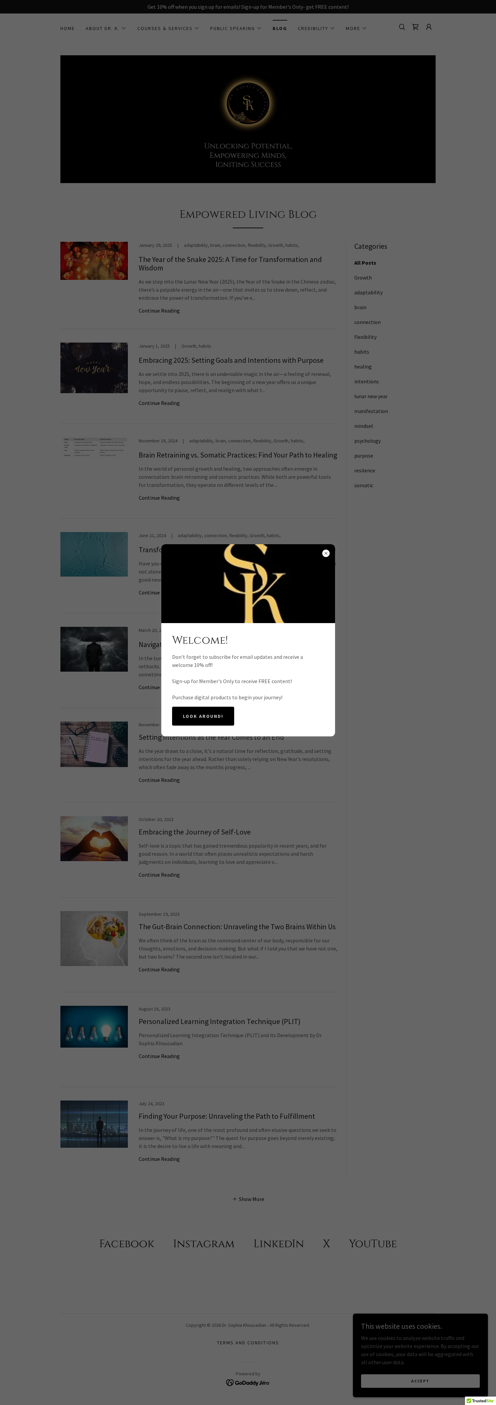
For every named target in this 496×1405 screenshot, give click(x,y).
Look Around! (203, 716)
